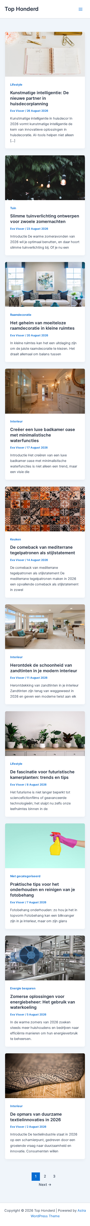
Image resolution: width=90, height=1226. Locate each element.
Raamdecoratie (20, 314)
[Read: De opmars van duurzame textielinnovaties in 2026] (45, 1075)
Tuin (13, 208)
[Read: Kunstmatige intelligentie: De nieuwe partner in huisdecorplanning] (45, 54)
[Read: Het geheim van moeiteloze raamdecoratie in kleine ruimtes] (45, 284)
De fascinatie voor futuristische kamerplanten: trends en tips (42, 774)
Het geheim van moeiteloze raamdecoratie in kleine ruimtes (42, 325)
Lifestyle (16, 84)
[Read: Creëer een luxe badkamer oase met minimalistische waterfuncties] (45, 391)
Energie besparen (23, 988)
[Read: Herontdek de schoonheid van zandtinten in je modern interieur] (45, 626)
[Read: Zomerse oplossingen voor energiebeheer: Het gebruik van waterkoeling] (45, 958)
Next (45, 1184)
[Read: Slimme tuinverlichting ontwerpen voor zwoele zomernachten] (45, 177)
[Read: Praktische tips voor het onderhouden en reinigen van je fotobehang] (45, 845)
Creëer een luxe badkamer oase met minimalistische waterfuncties (42, 435)
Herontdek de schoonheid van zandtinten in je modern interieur (43, 668)
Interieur (16, 421)
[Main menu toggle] (80, 9)
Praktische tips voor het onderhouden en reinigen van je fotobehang (42, 890)
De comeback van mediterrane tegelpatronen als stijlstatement (42, 550)
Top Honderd (22, 9)
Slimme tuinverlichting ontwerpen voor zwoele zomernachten (44, 218)
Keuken (15, 539)
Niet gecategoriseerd (25, 876)
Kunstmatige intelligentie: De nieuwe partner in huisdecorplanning (39, 98)
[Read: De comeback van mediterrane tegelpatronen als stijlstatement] (45, 509)
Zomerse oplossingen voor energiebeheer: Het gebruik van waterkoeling (42, 1002)
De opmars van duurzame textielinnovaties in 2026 (36, 1117)
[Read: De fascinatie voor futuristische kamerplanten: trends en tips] (45, 733)
